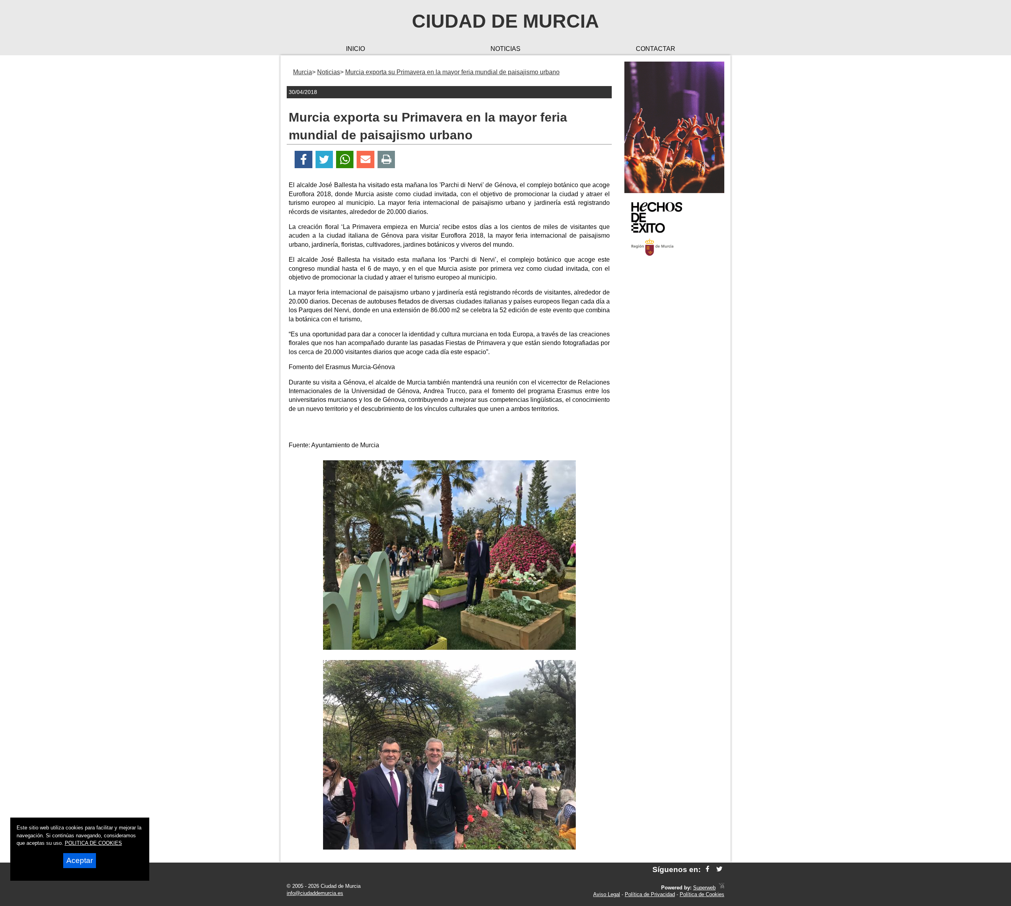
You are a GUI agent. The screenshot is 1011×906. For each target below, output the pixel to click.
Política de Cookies (702, 894)
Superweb (704, 888)
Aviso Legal (606, 894)
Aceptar (79, 860)
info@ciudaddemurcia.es (315, 893)
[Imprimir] (386, 160)
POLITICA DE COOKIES (93, 843)
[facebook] (707, 869)
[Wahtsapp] (345, 160)
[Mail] (365, 160)
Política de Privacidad (650, 894)
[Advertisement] (674, 388)
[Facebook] (303, 160)
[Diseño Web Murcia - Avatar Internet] (721, 888)
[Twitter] (324, 160)
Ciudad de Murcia (505, 21)
